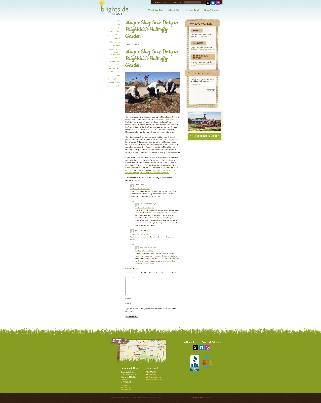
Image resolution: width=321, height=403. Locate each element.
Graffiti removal (114, 42)
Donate (196, 30)
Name (128, 299)
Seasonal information (112, 72)
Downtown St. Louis (113, 31)
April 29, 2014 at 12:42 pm (145, 251)
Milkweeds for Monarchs (164, 119)
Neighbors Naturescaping (115, 53)
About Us (173, 10)
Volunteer (198, 43)
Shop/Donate (211, 10)
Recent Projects (114, 68)
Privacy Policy (126, 385)
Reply (132, 201)
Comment (129, 278)
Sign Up (211, 91)
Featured (117, 38)
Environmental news (112, 35)
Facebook (201, 347)
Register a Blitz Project (200, 57)
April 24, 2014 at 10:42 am (140, 234)
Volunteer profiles (114, 82)
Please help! (204, 36)
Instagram (207, 347)
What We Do (155, 10)
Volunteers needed (113, 86)
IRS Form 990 (125, 387)
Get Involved (192, 10)
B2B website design (198, 397)
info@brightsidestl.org (153, 377)
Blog (118, 24)
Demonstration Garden (112, 28)
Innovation (116, 45)
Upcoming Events (113, 79)
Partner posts (115, 61)
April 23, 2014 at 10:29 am (140, 189)
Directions (124, 379)
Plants (118, 65)
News (118, 58)
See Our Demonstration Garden (204, 121)
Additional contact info (154, 379)
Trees (118, 75)
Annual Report (126, 389)
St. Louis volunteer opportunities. (203, 49)
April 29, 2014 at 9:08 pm (144, 208)
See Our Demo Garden (204, 136)
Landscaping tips (114, 49)
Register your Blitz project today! (202, 65)
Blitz (118, 21)
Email (128, 304)
